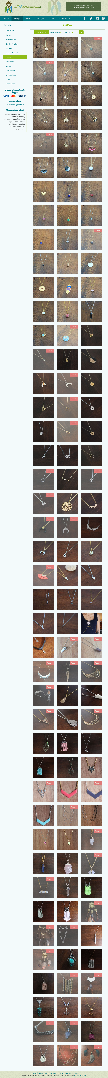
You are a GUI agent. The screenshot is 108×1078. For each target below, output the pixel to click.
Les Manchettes (11, 75)
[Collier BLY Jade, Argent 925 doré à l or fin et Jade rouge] (91, 191)
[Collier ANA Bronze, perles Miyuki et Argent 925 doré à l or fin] (91, 143)
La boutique (8, 25)
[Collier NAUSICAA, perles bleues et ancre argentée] (67, 1007)
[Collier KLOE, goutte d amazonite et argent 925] (91, 215)
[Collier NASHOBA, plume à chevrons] (67, 287)
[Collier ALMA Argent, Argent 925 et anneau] (43, 479)
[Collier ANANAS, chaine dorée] (67, 695)
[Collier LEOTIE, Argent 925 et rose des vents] (91, 407)
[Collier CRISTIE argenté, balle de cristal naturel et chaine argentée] (67, 887)
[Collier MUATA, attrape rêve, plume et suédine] (91, 911)
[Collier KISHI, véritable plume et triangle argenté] (43, 1007)
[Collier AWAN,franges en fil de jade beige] (43, 983)
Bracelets (9, 48)
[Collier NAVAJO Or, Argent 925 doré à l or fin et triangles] (67, 431)
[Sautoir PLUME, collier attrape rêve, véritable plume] (67, 1031)
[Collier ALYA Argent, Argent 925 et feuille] (67, 455)
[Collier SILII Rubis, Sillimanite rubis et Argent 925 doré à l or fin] (43, 215)
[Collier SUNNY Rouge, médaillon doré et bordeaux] (43, 287)
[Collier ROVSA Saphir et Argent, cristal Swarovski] (43, 599)
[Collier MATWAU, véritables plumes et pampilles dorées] (43, 935)
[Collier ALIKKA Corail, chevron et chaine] (67, 791)
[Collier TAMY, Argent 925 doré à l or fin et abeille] (67, 47)
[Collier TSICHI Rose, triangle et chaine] (43, 839)
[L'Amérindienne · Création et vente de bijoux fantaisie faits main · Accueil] (28, 7)
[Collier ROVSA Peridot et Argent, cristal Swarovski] (67, 599)
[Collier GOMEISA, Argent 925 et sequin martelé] (43, 431)
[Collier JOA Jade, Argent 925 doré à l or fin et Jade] (91, 71)
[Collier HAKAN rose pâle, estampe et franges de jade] (67, 911)
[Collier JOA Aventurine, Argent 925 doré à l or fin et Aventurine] (91, 47)
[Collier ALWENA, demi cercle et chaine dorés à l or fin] (43, 191)
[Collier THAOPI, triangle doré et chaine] (67, 839)
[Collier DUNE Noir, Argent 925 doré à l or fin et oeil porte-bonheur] (91, 119)
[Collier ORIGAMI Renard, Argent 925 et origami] (91, 479)
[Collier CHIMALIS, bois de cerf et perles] (91, 743)
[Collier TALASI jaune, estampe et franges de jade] (91, 887)
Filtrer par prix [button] (55, 32)
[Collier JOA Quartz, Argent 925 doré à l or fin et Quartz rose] (67, 71)
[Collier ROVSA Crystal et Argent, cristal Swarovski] (43, 623)
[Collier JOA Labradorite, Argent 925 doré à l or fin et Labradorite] (43, 71)
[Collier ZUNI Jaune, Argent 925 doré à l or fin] (67, 263)
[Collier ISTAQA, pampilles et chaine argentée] (67, 935)
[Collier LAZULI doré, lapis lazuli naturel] (43, 863)
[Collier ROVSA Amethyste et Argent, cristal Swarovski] (67, 623)
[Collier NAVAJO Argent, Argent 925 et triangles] (43, 455)
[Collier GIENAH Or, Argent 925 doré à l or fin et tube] (67, 479)
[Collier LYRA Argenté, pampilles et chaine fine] (91, 527)
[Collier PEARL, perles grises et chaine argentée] (43, 1031)
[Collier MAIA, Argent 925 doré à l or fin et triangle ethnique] (43, 407)
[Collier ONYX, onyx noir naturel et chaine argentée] (91, 311)
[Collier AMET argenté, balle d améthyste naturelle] (91, 647)
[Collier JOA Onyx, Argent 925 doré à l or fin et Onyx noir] (91, 239)
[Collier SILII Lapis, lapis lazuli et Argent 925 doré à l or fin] (43, 239)
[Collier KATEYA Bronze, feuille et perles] (67, 767)
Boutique (17, 18)
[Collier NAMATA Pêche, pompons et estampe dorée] (43, 575)
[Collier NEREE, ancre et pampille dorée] (91, 1007)
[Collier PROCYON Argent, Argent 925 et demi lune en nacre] (67, 383)
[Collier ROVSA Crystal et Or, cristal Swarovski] (91, 599)
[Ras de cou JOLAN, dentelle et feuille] (43, 647)
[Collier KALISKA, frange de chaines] (67, 983)
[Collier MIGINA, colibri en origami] (43, 791)
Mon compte (39, 18)
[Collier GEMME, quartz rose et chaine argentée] (91, 935)
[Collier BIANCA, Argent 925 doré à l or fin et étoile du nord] (67, 95)
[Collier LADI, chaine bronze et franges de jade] (91, 1031)
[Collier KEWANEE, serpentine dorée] (67, 671)
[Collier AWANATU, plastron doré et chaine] (91, 671)
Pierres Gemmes (11, 84)
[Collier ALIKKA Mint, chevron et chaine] (43, 815)
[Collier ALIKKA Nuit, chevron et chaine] (91, 791)
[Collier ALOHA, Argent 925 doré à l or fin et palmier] (67, 143)
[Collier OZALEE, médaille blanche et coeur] (43, 311)
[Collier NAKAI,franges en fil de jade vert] (91, 959)
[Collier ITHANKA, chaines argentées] (67, 815)
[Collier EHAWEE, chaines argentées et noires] (91, 815)
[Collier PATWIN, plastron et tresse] (43, 671)
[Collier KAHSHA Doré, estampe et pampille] (91, 623)
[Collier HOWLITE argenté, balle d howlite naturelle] (67, 647)
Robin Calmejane (80, 1075)
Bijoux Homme (11, 39)
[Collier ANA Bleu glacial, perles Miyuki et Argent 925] (43, 167)
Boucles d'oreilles (12, 44)
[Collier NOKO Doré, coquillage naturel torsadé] (67, 575)
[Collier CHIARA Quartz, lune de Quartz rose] (67, 527)
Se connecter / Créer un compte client (83, 5)
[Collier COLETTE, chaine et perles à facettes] (67, 1055)
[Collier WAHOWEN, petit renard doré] (91, 767)
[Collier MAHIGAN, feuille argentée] (67, 719)
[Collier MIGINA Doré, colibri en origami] (43, 719)
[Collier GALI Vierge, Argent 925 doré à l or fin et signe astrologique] (67, 119)
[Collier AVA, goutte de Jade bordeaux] (67, 311)
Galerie (27, 18)
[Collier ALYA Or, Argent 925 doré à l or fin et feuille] (91, 431)
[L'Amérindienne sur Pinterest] (103, 18)
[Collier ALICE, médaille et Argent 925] (91, 263)
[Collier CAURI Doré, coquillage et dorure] (91, 551)
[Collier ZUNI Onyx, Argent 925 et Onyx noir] (43, 263)
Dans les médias (64, 18)
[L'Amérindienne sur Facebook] (85, 18)
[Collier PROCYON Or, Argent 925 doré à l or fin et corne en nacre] (43, 383)
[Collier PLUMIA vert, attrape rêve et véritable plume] (67, 959)
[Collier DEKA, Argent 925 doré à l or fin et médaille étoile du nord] (43, 47)
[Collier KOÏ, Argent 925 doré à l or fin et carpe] (43, 143)
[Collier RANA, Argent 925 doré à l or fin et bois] (91, 359)
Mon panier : (85, 8)
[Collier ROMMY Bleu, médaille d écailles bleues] (67, 335)
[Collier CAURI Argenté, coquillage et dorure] (67, 551)
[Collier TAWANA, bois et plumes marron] (91, 983)
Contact (51, 18)
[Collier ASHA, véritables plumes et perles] (91, 1055)
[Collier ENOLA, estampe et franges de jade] (43, 1055)
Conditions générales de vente (67, 1073)
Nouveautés (10, 31)
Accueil (6, 18)
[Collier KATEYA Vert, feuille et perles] (43, 743)
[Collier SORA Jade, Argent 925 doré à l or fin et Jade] (43, 95)
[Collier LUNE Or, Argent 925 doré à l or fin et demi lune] (67, 407)
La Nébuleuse (10, 70)
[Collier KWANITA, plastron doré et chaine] (91, 719)
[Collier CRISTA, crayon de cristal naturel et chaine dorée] (91, 839)
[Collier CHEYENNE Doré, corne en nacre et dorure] (43, 551)
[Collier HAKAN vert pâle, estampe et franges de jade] (43, 911)
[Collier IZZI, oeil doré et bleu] (43, 335)
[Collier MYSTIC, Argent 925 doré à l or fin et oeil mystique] (91, 95)
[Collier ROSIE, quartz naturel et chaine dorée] (91, 863)
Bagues (8, 35)
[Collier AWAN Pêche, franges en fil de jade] (67, 743)
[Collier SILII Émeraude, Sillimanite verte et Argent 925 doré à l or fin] (67, 215)
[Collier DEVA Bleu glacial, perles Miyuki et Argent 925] (67, 167)
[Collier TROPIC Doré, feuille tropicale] (67, 503)
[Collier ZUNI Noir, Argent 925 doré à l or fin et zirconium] (43, 359)
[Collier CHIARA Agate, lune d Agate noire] (43, 527)
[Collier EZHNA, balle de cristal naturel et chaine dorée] (43, 887)
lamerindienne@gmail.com (15, 105)
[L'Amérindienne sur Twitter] (91, 18)
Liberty (8, 79)
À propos (40, 1073)
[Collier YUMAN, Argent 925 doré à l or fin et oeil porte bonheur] (91, 335)
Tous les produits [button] (41, 32)
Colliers (8, 57)
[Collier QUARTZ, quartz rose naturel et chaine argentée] (67, 863)
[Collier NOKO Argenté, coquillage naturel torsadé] (91, 575)
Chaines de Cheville (12, 53)
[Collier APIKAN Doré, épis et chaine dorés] (91, 503)
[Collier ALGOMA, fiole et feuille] (43, 695)
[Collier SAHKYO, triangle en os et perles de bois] (91, 695)
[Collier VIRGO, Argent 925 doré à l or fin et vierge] (67, 359)
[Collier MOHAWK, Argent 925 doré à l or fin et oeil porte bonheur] (91, 383)
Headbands (10, 62)
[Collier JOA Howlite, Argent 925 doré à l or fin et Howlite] (91, 167)
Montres (8, 66)
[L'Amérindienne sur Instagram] (97, 18)
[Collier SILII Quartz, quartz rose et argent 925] (67, 239)
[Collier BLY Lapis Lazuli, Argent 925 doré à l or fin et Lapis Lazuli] (67, 191)
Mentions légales (50, 1073)
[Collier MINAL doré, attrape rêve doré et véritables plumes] (43, 959)
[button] (76, 32)
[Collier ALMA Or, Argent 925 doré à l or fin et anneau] (91, 455)
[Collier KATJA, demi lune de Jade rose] (91, 287)
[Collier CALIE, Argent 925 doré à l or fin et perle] (43, 119)
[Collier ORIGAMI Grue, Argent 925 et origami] (43, 503)
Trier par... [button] (68, 32)
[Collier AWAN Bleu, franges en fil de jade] (43, 767)
